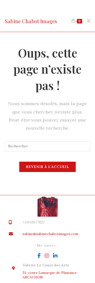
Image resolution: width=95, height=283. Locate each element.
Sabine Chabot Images (31, 21)
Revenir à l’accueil (47, 167)
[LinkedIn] (55, 255)
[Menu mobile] (86, 21)
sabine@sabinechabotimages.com (50, 234)
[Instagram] (47, 255)
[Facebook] (39, 255)
